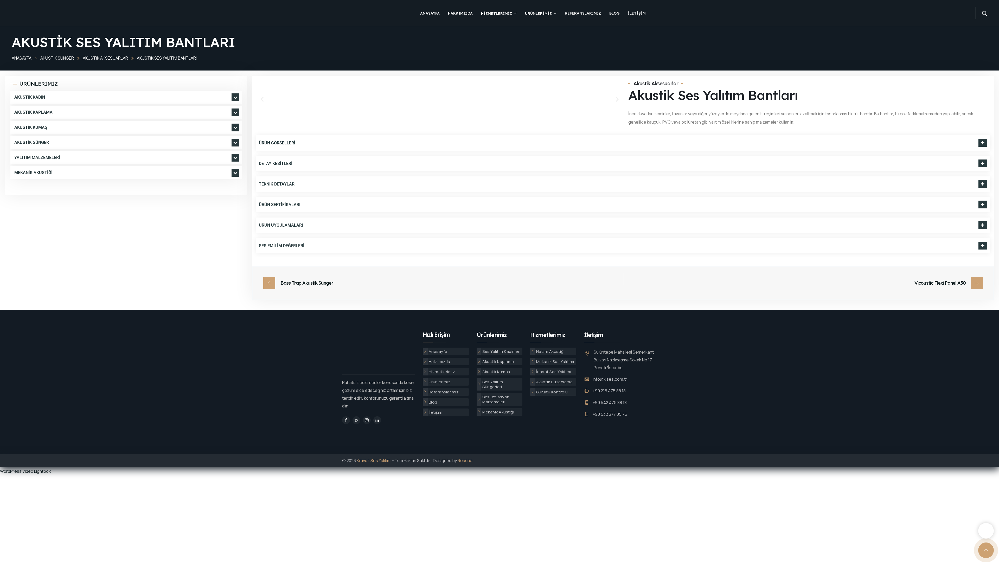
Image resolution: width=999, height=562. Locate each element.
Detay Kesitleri (275, 163)
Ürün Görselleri (277, 142)
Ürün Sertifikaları (279, 204)
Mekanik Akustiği (498, 412)
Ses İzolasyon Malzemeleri (496, 399)
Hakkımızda (460, 13)
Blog (614, 13)
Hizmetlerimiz (496, 13)
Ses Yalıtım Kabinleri (501, 351)
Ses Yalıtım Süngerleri (492, 384)
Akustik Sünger (57, 58)
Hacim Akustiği (550, 351)
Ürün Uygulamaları (281, 225)
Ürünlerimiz (538, 13)
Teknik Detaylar (276, 184)
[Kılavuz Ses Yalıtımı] (47, 13)
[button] (262, 99)
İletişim (637, 13)
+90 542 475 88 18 (610, 402)
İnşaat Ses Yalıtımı (553, 371)
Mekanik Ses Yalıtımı (555, 361)
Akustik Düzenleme (554, 382)
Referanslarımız (583, 13)
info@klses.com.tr (610, 379)
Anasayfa (430, 13)
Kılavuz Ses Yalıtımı (374, 460)
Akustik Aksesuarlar (105, 58)
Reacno (465, 460)
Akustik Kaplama (498, 361)
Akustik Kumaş (496, 371)
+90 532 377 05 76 (610, 414)
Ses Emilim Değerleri (281, 245)
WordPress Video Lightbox (25, 471)
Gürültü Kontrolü (552, 392)
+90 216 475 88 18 (609, 391)
